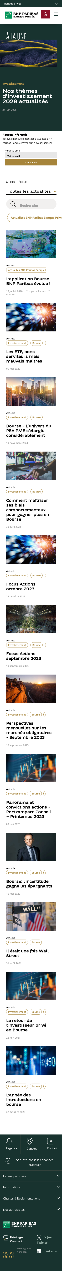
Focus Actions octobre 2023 (20, 587)
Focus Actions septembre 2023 (23, 656)
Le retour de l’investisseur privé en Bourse (26, 1026)
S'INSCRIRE (31, 162)
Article (10, 265)
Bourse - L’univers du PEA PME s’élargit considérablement (28, 431)
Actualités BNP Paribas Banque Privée (30, 270)
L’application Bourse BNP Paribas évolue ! (28, 281)
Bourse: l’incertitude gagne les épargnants (29, 884)
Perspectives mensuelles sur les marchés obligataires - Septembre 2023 (29, 730)
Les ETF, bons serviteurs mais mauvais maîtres (24, 357)
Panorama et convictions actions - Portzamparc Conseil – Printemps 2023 (28, 809)
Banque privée (12, 3)
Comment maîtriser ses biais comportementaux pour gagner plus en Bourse (27, 510)
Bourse (36, 343)
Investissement (17, 343)
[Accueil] (20, 22)
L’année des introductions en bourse (23, 1100)
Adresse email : (14, 150)
